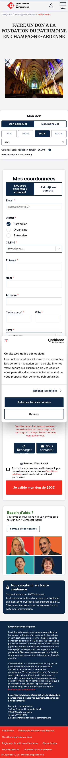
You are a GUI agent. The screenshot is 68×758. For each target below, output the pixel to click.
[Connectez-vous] (51, 5)
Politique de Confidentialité (21, 689)
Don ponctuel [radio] (18, 124)
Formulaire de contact (23, 528)
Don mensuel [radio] (50, 124)
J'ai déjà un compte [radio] (48, 189)
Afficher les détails (45, 390)
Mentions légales (10, 749)
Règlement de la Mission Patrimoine (20, 743)
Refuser (34, 414)
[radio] (9, 133)
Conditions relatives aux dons (17, 737)
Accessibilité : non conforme (38, 749)
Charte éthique (49, 743)
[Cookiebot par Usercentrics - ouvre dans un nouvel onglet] (48, 340)
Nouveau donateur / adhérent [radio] (20, 189)
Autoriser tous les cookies (34, 402)
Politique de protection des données (36, 730)
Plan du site (8, 730)
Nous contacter (46, 448)
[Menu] (63, 4)
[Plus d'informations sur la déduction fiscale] (50, 150)
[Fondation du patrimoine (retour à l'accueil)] (18, 5)
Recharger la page (24, 450)
